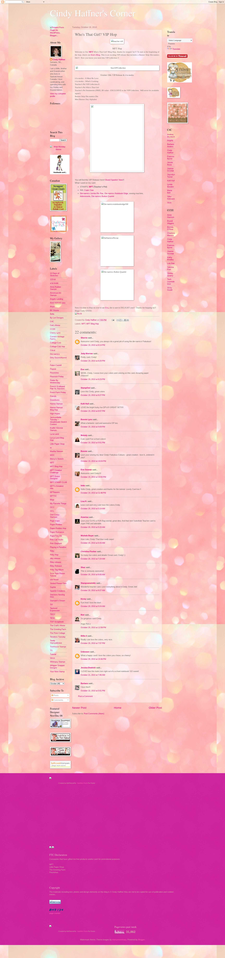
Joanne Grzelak (170, 170)
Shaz (83, 567)
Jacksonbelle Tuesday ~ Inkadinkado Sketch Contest (58, 420)
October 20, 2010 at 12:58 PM (93, 627)
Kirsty (83, 599)
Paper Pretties (56, 525)
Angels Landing (56, 299)
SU (51, 604)
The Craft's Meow (57, 625)
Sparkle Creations (57, 591)
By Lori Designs (57, 318)
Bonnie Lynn (86, 419)
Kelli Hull (85, 404)
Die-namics (55, 354)
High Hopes (55, 414)
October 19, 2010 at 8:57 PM (93, 411)
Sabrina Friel (170, 268)
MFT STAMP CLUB (58, 482)
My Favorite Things (58, 503)
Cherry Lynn (55, 333)
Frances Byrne (170, 157)
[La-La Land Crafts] (179, 82)
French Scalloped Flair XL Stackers (57, 387)
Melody (84, 435)
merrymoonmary (119, 940)
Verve (52, 658)
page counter (54, 913)
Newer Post (79, 707)
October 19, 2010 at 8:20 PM (93, 361)
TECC (52, 614)
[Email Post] (113, 320)
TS (51, 650)
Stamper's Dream (57, 601)
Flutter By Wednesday (55, 381)
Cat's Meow (55, 325)
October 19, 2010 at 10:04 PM (93, 461)
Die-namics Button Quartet (102, 196)
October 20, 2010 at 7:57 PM (93, 643)
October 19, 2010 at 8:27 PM (93, 395)
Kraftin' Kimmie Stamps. (56, 429)
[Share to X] (122, 320)
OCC (52, 507)
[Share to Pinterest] (127, 320)
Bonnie (84, 451)
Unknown (85, 652)
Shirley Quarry (170, 274)
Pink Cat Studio (56, 540)
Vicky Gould (169, 289)
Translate (176, 49)
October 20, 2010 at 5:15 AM (93, 527)
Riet (82, 615)
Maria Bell (169, 191)
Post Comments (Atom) (94, 714)
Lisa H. (84, 501)
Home (117, 707)
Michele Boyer (87, 536)
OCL (52, 511)
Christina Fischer (88, 551)
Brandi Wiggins (170, 222)
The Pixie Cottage (57, 633)
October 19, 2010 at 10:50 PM (93, 477)
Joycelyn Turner (171, 176)
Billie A (84, 636)
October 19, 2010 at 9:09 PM (93, 427)
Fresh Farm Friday (58, 392)
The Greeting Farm (58, 629)
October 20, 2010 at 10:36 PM (93, 659)
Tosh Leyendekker (170, 281)
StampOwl (85, 388)
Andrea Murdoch (171, 135)
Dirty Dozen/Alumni (58, 358)
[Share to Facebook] (125, 320)
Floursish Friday (57, 377)
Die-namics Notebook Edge (116, 193)
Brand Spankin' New (114, 180)
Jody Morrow (87, 354)
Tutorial (53, 654)
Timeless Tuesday (57, 637)
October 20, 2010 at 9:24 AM (93, 606)
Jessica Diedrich (88, 668)
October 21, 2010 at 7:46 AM (93, 675)
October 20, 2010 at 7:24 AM (93, 559)
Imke (83, 486)
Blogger (141, 940)
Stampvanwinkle (88, 583)
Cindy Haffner (91, 320)
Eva (106, 308)
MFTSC (53, 496)
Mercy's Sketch (56, 459)
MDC (52, 455)
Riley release (55, 562)
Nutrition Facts (82, 783)
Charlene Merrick (171, 234)
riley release (55, 558)
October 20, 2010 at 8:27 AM (93, 590)
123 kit (53, 279)
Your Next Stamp (57, 672)
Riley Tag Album (57, 570)
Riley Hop (54, 555)
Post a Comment (85, 696)
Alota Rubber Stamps (55, 288)
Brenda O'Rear (170, 228)
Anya (52, 307)
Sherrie (84, 338)
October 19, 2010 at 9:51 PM (93, 443)
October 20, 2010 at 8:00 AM (93, 574)
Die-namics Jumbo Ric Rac (92, 193)
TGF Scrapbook (57, 622)
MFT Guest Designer (55, 477)
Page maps (55, 521)
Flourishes (54, 373)
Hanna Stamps (56, 404)
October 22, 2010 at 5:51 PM (93, 691)
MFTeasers (55, 492)
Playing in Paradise (58, 547)
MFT (91, 52)
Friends (53, 396)
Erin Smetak (86, 470)
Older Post (155, 707)
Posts (56, 695)
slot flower (54, 580)
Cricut (52, 350)
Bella (52, 314)
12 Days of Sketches (54, 274)
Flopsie (53, 369)
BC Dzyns (54, 310)
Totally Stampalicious (56, 642)
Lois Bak (171, 263)
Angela (170, 140)
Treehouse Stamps (58, 647)
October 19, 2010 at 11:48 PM (93, 493)
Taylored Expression (55, 609)
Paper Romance (57, 532)
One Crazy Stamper (54, 516)
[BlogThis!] (120, 320)
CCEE (52, 329)
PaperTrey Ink (56, 536)
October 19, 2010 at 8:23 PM (93, 379)
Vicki (169, 203)
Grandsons (55, 400)
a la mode (54, 283)
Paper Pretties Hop (58, 528)
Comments (58, 700)
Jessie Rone (170, 163)
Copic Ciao (89, 190)
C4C (52, 322)
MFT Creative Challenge (56, 471)
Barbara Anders (170, 145)
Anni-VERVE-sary (57, 303)
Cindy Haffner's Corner (92, 13)
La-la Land (54, 434)
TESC (52, 618)
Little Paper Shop (57, 444)
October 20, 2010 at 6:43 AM (93, 543)
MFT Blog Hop (92, 324)
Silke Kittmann (171, 198)
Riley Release (56, 566)
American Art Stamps (55, 294)
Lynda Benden (170, 185)
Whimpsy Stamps (57, 662)
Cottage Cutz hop (57, 346)
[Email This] (118, 320)
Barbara (84, 683)
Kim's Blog (95, 55)
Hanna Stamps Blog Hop (56, 408)
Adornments (85, 196)
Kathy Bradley (170, 258)
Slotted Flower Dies (58, 583)
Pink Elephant (56, 543)
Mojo (52, 500)
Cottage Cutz (55, 343)
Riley (52, 551)
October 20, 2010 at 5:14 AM (93, 509)
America (84, 517)
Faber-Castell (55, 365)
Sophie (53, 587)
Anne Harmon (170, 216)
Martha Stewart (56, 451)
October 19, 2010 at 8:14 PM (93, 345)
